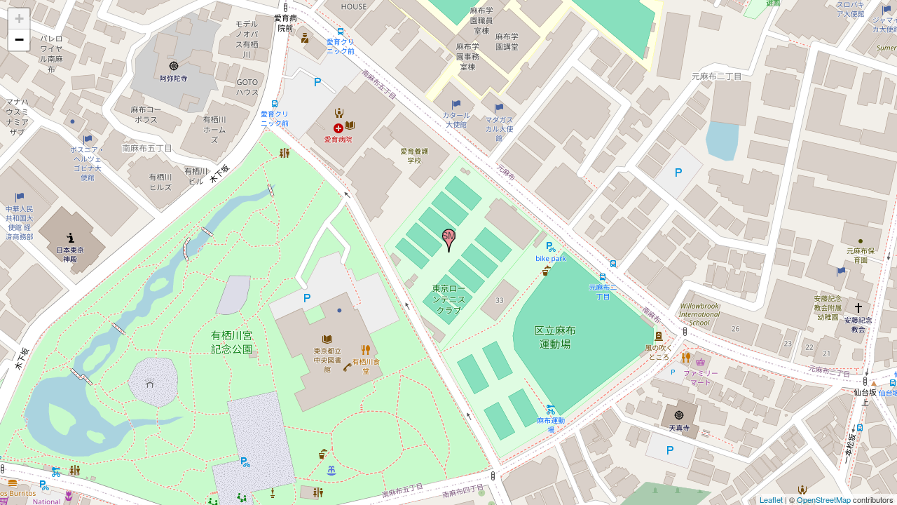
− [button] (19, 39)
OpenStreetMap (824, 499)
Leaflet (771, 499)
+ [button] (19, 18)
